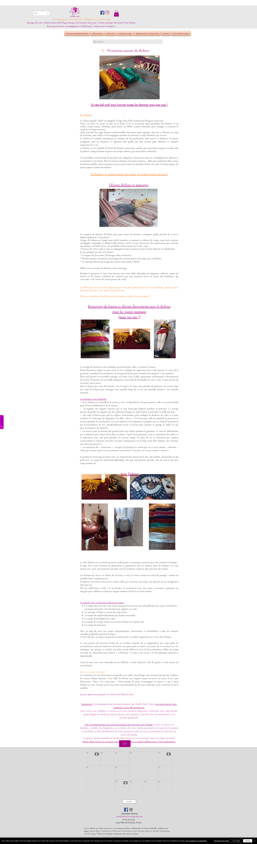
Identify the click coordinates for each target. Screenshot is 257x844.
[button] (116, 13)
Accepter (247, 841)
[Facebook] (102, 13)
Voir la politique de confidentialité (196, 841)
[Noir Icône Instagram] (131, 810)
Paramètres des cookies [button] (221, 841)
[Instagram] (107, 13)
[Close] (254, 840)
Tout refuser (236, 841)
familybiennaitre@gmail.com (129, 816)
